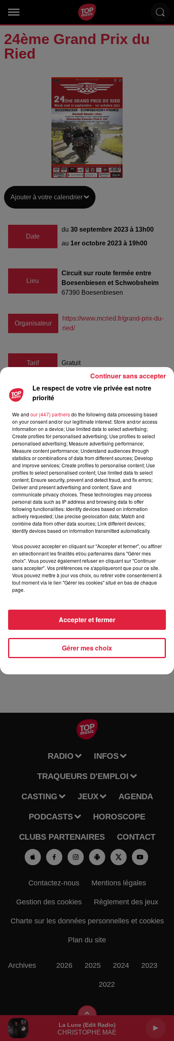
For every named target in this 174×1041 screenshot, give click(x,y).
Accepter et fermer (87, 619)
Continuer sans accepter (128, 375)
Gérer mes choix (87, 647)
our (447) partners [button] (50, 414)
